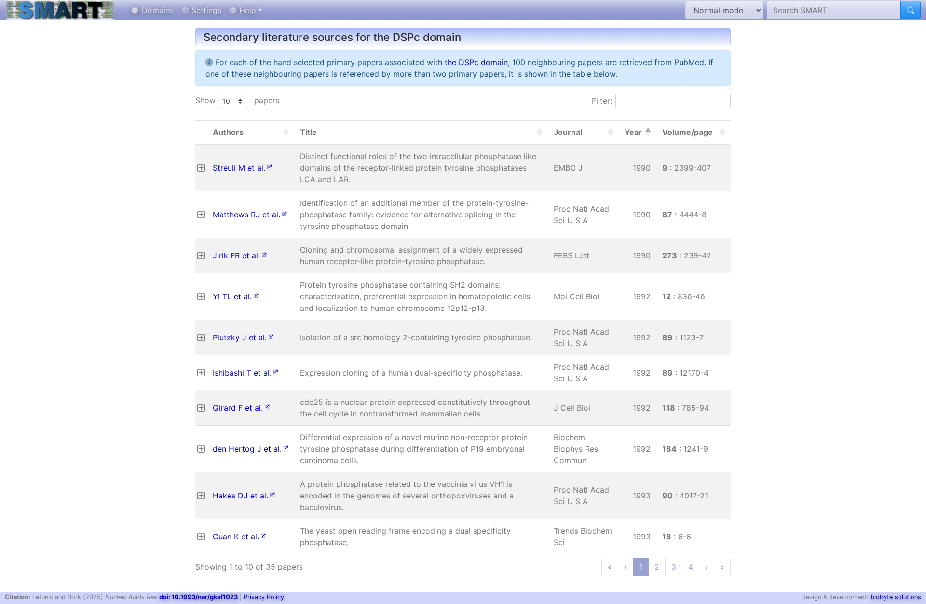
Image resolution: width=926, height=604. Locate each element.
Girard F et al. (238, 408)
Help (246, 10)
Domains (156, 10)
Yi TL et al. (232, 296)
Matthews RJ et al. (246, 214)
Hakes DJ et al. (240, 495)
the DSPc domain (476, 62)
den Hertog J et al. (247, 449)
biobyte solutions (896, 597)
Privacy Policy (264, 597)
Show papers (237, 100)
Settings (205, 10)
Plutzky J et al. (240, 337)
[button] (285, 132)
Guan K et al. (236, 536)
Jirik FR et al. (236, 255)
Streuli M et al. (239, 168)
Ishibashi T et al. (242, 372)
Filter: (602, 101)
